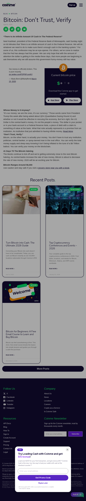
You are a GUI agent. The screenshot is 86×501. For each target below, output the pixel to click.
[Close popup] (67, 449)
